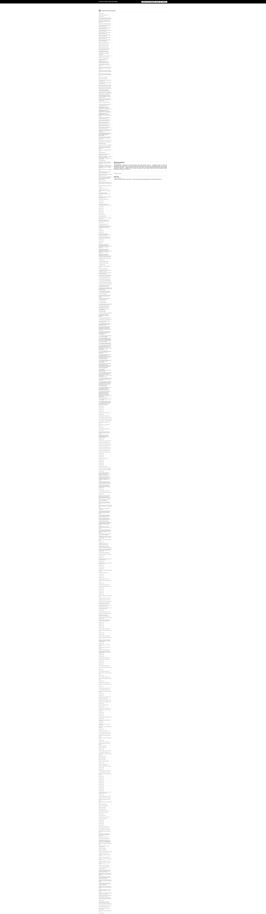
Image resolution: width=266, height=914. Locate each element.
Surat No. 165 (101, 634)
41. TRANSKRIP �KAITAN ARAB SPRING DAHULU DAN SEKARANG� (105, 361)
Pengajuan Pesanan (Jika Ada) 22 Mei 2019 (105, 727)
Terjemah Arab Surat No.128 (104, 412)
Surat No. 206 (101, 825)
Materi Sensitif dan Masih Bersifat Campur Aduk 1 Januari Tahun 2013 (105, 68)
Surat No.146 (101, 561)
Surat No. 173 (101, 675)
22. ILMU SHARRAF (102, 302)
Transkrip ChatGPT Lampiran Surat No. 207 (104, 909)
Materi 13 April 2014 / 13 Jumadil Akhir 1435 (105, 218)
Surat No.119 (101, 230)
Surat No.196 (101, 784)
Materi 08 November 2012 (104, 45)
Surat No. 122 (101, 241)
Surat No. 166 (101, 643)
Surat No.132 (101, 439)
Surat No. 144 (101, 555)
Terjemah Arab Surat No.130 (104, 428)
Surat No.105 (101, 13)
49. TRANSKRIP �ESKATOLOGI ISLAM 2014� (105, 399)
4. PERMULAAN (102, 264)
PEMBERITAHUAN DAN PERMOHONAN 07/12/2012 (104, 51)
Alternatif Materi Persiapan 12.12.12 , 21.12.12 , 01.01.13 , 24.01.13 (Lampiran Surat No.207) (105, 902)
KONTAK (157, 1)
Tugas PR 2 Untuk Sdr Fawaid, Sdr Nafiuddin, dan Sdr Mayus (105, 893)
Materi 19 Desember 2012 (104, 57)
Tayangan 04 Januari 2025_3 (104, 865)
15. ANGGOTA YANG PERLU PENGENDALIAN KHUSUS (104, 286)
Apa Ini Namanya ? (102, 214)
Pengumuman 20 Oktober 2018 (105, 700)
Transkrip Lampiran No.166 (104, 649)
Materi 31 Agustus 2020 (103, 764)
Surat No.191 (101, 776)
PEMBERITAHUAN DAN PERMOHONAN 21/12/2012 (104, 62)
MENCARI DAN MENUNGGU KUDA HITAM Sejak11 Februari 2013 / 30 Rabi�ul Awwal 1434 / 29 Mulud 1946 (105, 96)
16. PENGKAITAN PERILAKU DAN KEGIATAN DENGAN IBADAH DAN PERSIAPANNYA (105, 289)
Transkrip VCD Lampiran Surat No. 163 (105, 631)
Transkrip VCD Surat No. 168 (104, 659)
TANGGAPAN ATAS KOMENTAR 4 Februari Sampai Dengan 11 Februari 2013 (105, 100)
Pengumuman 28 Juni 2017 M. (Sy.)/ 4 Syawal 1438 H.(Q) (104, 603)
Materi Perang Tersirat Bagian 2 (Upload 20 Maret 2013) (105, 120)
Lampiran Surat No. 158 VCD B (104, 599)
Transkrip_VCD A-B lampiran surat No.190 (105, 774)
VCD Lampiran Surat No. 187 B (104, 752)
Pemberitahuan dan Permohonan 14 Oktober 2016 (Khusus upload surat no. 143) (105, 537)
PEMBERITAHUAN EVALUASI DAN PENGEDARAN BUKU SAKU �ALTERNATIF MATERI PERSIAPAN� (105, 134)
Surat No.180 (101, 712)
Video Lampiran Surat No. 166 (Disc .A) (104, 645)
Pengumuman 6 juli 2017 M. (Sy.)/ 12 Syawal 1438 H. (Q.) (105, 608)
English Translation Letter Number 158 (105, 596)
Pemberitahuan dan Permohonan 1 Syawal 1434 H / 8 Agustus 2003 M (105, 183)
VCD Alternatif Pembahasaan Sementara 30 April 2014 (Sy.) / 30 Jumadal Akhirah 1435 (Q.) (105, 226)
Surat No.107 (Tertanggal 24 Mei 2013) (105, 150)
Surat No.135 (101, 456)
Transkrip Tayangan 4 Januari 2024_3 (104, 863)
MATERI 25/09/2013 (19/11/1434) (105, 185)
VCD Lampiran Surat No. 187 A (104, 750)
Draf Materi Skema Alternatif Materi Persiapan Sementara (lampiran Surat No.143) (105, 550)
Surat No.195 (101, 782)
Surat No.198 (101, 787)
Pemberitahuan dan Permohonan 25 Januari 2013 (105, 83)
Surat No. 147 (101, 565)
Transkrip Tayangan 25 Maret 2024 (105, 851)
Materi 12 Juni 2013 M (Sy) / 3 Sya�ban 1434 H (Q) (104, 154)
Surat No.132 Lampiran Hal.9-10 (105, 440)
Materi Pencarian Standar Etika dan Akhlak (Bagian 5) (104, 35)
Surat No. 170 (101, 662)
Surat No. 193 (101, 779)
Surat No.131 (101, 430)
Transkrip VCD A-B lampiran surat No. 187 (105, 754)
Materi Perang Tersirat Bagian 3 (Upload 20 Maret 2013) (105, 123)
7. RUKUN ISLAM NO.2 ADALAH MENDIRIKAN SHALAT (105, 271)
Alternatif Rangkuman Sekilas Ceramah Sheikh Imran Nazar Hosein (104, 433)
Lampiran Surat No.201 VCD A (104, 796)
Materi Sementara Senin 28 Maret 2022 (105, 802)
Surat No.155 (101, 589)
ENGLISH (164, 1)
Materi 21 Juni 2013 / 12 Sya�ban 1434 (105, 170)
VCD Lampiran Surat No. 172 (104, 671)
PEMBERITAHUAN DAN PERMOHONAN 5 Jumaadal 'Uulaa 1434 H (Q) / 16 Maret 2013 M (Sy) (105, 114)
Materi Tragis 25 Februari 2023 (104, 829)
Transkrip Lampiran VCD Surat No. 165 (105, 638)
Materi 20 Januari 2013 (103, 78)
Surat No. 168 (101, 656)
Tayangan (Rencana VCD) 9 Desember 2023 (104, 846)
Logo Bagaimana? (102, 152)
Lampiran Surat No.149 (103, 572)
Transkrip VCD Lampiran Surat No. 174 (105, 684)
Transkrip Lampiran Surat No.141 (105, 492)
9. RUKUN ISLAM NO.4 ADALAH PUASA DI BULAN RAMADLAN (105, 275)
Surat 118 (100, 229)
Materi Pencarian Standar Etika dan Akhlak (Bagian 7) (104, 40)
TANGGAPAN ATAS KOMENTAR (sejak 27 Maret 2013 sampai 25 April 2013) (105, 138)
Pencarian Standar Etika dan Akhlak (108, 1)
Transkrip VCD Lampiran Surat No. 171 (105, 668)
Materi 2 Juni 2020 (102, 759)
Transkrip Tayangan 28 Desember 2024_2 (105, 859)
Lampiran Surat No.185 (103, 730)
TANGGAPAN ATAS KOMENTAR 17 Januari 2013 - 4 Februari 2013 (105, 93)
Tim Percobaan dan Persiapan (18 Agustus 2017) (105, 618)
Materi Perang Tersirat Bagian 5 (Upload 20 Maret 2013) (105, 128)
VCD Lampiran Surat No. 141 (104, 490)
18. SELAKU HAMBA (103, 293)
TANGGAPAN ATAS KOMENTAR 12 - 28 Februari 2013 (105, 105)
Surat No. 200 (101, 790)
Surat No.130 (101, 427)
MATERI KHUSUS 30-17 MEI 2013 (105, 145)
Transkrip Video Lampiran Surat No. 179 (105, 710)
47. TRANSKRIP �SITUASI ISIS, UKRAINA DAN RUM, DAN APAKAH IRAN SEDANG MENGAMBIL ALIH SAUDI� (105, 388)
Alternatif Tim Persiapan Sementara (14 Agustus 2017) (104, 615)
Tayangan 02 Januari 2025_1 (104, 857)
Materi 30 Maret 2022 (103, 804)
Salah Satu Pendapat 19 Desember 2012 (103, 59)
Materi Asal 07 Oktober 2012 (104, 42)
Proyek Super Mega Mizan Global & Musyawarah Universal (105, 896)
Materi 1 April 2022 (102, 807)
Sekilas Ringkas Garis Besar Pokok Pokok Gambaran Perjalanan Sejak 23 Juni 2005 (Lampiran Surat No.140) (104, 474)
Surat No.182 (101, 715)
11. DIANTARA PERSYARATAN (104, 279)
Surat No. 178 (101, 703)
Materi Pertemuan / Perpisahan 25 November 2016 (105, 563)
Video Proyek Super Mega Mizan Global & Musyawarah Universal (105, 898)
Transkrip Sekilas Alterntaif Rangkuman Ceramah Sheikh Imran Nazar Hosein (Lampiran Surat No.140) (104, 486)
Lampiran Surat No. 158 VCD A (104, 598)
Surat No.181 (101, 713)
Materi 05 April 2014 (102, 216)
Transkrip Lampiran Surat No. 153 (105, 586)
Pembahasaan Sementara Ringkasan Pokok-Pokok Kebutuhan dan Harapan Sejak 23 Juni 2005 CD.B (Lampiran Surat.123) (105, 251)
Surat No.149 (101, 568)
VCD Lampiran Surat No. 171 (104, 665)
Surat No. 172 (101, 669)
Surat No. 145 (101, 557)
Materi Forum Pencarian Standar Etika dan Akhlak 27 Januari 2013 (105, 85)
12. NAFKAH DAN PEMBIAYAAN (105, 280)
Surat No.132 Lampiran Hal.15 (104, 447)
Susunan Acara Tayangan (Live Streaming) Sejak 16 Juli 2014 (104, 237)
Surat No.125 (101, 406)
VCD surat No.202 (102, 815)
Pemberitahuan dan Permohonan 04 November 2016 (105, 559)
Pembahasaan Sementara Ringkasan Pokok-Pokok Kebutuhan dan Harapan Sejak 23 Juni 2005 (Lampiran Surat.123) (105, 255)
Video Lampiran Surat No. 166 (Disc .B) (104, 648)
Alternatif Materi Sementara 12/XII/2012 (104, 54)
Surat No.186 (101, 740)
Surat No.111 (101, 202)
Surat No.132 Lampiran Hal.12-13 (105, 444)
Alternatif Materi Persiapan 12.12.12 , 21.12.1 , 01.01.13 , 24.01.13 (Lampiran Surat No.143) (105, 547)
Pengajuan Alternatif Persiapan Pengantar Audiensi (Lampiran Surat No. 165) (104, 641)
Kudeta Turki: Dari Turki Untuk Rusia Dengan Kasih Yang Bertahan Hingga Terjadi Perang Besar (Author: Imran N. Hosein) (105, 496)
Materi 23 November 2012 (104, 47)
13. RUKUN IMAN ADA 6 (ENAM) (105, 282)
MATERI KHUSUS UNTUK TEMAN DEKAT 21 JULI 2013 (105, 175)
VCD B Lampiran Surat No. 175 (104, 689)
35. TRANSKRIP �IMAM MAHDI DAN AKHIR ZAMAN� (105, 336)
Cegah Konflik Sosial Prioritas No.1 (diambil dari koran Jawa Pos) (104, 503)
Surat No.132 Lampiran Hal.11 (104, 442)
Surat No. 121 (101, 239)
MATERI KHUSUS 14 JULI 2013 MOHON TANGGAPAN (105, 172)
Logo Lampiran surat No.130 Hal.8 (105, 419)
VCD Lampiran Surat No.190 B (104, 772)
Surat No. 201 (101, 794)
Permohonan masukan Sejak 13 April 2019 (105, 720)
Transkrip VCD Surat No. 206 (104, 826)
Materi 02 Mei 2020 (102, 756)
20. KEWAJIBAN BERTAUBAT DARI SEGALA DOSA (104, 299)
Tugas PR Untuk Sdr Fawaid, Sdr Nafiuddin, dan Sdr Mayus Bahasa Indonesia (105, 874)
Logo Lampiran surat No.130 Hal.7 (105, 417)
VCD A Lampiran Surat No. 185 (104, 732)
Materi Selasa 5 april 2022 (104, 810)
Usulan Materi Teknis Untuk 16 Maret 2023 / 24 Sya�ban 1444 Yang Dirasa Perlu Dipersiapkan (105, 841)
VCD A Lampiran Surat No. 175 (104, 688)
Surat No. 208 (101, 913)
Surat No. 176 (101, 693)
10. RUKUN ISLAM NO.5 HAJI (104, 277)
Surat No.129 (101, 414)
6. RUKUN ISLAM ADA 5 (103, 268)
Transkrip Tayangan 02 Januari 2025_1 (104, 855)
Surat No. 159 (101, 610)
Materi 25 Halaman (102, 848)
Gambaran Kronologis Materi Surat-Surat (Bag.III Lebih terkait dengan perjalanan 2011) (105, 519)
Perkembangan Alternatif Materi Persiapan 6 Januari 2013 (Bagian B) (105, 74)
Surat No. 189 (101, 767)
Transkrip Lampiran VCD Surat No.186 (104, 744)
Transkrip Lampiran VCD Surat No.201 (104, 800)
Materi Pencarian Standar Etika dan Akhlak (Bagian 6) (104, 38)
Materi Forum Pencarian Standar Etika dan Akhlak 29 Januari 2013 (105, 88)
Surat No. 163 (101, 627)
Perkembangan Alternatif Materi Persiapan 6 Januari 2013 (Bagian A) (105, 71)
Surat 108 (100, 187)
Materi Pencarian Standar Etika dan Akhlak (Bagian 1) (104, 26)
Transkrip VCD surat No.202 (104, 817)
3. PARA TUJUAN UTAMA (103, 263)
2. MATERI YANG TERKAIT (104, 261)
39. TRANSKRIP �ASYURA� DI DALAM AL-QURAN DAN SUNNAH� (105, 352)
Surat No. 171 (101, 664)
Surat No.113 (101, 208)
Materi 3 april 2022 (102, 809)
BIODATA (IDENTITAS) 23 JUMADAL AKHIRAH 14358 (104, 221)
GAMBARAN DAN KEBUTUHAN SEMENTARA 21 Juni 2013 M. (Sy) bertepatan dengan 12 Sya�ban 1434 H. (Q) (105, 166)
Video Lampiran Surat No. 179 (104, 708)
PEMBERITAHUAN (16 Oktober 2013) (104, 191)
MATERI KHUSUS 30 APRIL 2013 (105, 140)
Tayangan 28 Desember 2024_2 (105, 861)
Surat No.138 (101, 463)
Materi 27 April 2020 (102, 747)
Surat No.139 (101, 464)
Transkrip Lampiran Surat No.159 (105, 613)
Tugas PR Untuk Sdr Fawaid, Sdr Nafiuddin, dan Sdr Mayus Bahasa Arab (105, 887)
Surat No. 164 (101, 632)
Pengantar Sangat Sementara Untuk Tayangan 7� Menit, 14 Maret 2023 (104, 835)
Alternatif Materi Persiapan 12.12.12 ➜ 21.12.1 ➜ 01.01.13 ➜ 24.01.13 (105, 65)
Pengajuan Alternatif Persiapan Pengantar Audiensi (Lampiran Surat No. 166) (104, 652)
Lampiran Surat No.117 (103, 224)
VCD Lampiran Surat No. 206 (104, 828)
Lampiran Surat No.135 (103, 458)
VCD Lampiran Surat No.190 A (104, 770)
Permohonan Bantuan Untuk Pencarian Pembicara (104, 500)
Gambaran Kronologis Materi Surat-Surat (104, 509)
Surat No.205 (101, 823)
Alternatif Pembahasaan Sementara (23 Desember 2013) (105, 205)
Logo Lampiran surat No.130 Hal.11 (104, 425)
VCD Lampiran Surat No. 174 (104, 682)
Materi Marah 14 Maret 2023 (104, 838)
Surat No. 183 (101, 718)
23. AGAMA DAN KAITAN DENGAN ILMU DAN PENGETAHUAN (105, 304)
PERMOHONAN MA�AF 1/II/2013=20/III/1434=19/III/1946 (105, 90)
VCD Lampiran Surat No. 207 (104, 906)
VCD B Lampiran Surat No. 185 (104, 733)
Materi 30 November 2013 (104, 199)
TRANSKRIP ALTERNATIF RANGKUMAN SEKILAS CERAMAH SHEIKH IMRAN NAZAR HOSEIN (104, 436)
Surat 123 (100, 242)
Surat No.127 (101, 409)
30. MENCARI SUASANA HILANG (105, 319)
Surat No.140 (101, 471)
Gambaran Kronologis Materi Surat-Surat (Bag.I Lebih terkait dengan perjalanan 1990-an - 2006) (104, 512)
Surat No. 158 (101, 594)
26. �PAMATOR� (102, 311)
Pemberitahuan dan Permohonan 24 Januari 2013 (105, 81)
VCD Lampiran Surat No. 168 (104, 657)
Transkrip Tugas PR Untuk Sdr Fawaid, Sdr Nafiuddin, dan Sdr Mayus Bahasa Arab (104, 884)
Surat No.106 (101, 16)
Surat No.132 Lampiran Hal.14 (104, 445)
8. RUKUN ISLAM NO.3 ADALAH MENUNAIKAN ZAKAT (105, 273)
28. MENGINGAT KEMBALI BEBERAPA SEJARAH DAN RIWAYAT (104, 315)
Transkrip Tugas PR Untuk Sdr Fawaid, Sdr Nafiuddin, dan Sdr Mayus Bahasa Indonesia (104, 871)
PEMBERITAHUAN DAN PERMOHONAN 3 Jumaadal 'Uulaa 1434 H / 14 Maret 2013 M (105, 111)
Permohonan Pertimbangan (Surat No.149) (105, 570)
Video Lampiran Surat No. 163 (104, 628)
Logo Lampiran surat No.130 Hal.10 (104, 423)
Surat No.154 (101, 587)
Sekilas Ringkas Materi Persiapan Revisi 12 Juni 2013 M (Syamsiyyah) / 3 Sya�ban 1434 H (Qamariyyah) (105, 157)
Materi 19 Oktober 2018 (103, 698)
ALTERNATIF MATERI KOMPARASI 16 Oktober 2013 (104, 193)
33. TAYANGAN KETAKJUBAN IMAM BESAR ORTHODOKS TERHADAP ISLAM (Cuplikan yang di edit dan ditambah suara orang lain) (105, 328)
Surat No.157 (101, 592)
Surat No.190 (101, 769)
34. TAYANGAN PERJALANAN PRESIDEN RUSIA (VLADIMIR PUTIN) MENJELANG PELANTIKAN (104, 333)
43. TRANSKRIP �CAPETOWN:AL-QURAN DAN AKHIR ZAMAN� (105, 370)
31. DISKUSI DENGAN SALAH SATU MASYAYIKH (104, 321)
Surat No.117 (101, 222)
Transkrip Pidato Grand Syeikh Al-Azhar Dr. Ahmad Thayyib (105, 534)
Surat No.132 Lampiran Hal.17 (104, 450)
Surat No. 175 (101, 686)
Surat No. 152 (101, 577)
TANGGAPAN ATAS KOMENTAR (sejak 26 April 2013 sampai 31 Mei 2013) (105, 147)
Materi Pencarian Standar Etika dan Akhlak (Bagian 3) (104, 30)
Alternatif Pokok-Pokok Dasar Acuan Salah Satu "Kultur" (104, 49)
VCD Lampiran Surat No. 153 (104, 584)
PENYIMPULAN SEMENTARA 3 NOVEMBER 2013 (105, 197)
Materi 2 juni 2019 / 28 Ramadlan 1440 (105, 738)
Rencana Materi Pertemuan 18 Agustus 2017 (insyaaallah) (104, 620)
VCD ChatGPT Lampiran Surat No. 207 (105, 911)
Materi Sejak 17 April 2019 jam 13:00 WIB (104, 724)
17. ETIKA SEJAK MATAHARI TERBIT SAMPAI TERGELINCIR (105, 292)
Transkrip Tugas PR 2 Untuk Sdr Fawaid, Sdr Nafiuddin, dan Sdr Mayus (105, 890)
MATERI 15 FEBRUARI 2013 (104, 102)
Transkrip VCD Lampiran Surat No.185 (104, 736)
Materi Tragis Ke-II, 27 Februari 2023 (104, 832)
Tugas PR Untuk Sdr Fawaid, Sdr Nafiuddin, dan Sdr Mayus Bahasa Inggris (105, 881)
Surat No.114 (101, 209)
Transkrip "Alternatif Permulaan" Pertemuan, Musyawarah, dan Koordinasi (105, 21)
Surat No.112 (101, 206)
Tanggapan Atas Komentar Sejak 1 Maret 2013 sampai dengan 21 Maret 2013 (105, 130)
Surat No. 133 (101, 453)
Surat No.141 (101, 489)
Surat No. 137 (101, 461)
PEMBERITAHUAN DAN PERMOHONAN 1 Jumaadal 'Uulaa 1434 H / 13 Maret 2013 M (105, 108)
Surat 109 (100, 195)
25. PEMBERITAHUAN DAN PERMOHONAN (104, 309)
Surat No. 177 (101, 695)
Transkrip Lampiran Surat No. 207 (105, 905)
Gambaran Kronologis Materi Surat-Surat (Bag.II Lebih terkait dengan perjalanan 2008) (104, 516)
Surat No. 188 (101, 762)
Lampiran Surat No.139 (103, 466)
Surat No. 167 (101, 654)
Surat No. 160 (101, 622)
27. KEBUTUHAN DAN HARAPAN (105, 313)
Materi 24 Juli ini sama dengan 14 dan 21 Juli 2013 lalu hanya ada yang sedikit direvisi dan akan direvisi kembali (105, 178)
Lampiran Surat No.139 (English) (105, 469)
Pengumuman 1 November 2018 (105, 701)
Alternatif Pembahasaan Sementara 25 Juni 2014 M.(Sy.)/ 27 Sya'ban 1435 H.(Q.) (105, 235)
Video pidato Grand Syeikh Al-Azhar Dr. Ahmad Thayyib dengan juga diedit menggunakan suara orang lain (105, 531)
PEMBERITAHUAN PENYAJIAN (105, 258)
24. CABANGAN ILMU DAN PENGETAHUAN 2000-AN (104, 307)
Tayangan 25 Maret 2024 (103, 853)
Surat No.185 (101, 729)
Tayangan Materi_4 (102, 868)
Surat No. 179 (101, 706)
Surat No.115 (101, 211)
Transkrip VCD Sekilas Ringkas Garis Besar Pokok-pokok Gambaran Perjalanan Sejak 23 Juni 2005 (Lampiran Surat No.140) (105, 478)
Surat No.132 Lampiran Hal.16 (104, 448)
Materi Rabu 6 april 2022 (103, 812)
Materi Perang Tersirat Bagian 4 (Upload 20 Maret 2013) (105, 125)
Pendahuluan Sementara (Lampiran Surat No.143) (103, 544)
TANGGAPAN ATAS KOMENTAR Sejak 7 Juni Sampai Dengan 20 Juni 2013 (105, 163)
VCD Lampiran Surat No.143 (104, 552)
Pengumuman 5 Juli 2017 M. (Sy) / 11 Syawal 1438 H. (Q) (105, 606)
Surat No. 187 (101, 749)
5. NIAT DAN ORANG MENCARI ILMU (105, 267)
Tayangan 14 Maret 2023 (103, 837)
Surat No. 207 (101, 900)
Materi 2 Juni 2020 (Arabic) (104, 761)
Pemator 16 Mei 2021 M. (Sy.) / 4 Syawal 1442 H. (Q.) (105, 793)
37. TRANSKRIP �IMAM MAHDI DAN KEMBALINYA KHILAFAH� (105, 343)
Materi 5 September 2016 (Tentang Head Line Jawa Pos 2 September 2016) (105, 506)
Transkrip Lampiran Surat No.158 (105, 601)
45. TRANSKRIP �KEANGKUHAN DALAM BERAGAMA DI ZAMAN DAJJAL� (105, 379)
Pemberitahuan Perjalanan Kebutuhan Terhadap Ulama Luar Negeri (105, 527)
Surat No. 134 (101, 455)
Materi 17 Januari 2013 (103, 77)
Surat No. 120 (101, 232)
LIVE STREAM (151, 1)
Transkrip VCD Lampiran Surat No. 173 (105, 679)
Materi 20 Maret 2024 (103, 850)
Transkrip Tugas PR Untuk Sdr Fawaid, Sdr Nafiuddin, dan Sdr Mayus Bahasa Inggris (104, 877)
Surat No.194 (101, 781)
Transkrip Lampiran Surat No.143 (105, 554)
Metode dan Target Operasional (105, 23)
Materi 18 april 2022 (102, 818)
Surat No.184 (101, 722)
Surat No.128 (101, 411)
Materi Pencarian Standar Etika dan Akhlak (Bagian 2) (104, 28)
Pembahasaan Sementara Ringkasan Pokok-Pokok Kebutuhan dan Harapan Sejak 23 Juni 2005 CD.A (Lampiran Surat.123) (105, 246)
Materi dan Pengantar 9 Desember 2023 (105, 844)
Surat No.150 (101, 574)
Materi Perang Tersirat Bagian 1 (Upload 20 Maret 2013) (105, 118)
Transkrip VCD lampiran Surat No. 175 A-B (105, 692)
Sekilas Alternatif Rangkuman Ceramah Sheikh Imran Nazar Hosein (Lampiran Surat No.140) (105, 482)
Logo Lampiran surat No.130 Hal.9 (105, 420)
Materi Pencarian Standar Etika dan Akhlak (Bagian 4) (104, 33)
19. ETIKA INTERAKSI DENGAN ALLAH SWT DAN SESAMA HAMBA (105, 296)
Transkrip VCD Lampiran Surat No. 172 (105, 673)
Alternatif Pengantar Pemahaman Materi (105, 540)
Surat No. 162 (101, 625)
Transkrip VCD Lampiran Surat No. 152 (105, 581)
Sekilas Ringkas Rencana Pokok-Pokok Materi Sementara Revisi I (105, 18)
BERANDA (145, 1)
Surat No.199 (101, 789)
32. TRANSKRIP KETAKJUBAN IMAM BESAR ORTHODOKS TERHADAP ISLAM (104, 324)
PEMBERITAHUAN (102, 143)
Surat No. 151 (101, 575)
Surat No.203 (101, 820)
